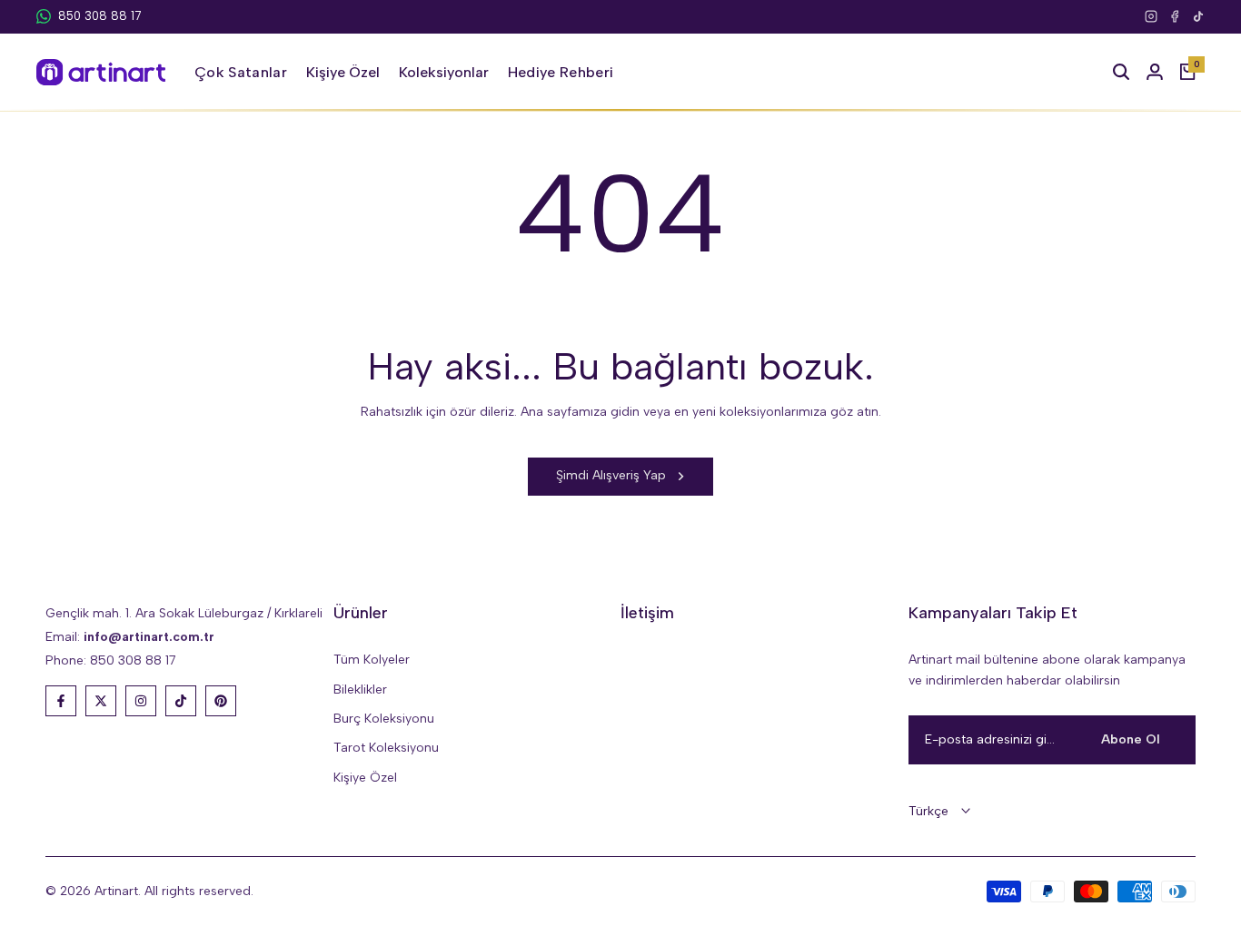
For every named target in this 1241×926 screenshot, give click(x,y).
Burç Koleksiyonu (383, 718)
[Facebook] (1174, 16)
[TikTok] (1198, 16)
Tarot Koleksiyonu (386, 747)
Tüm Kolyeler (371, 659)
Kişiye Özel (365, 777)
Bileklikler (360, 689)
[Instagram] (1151, 16)
